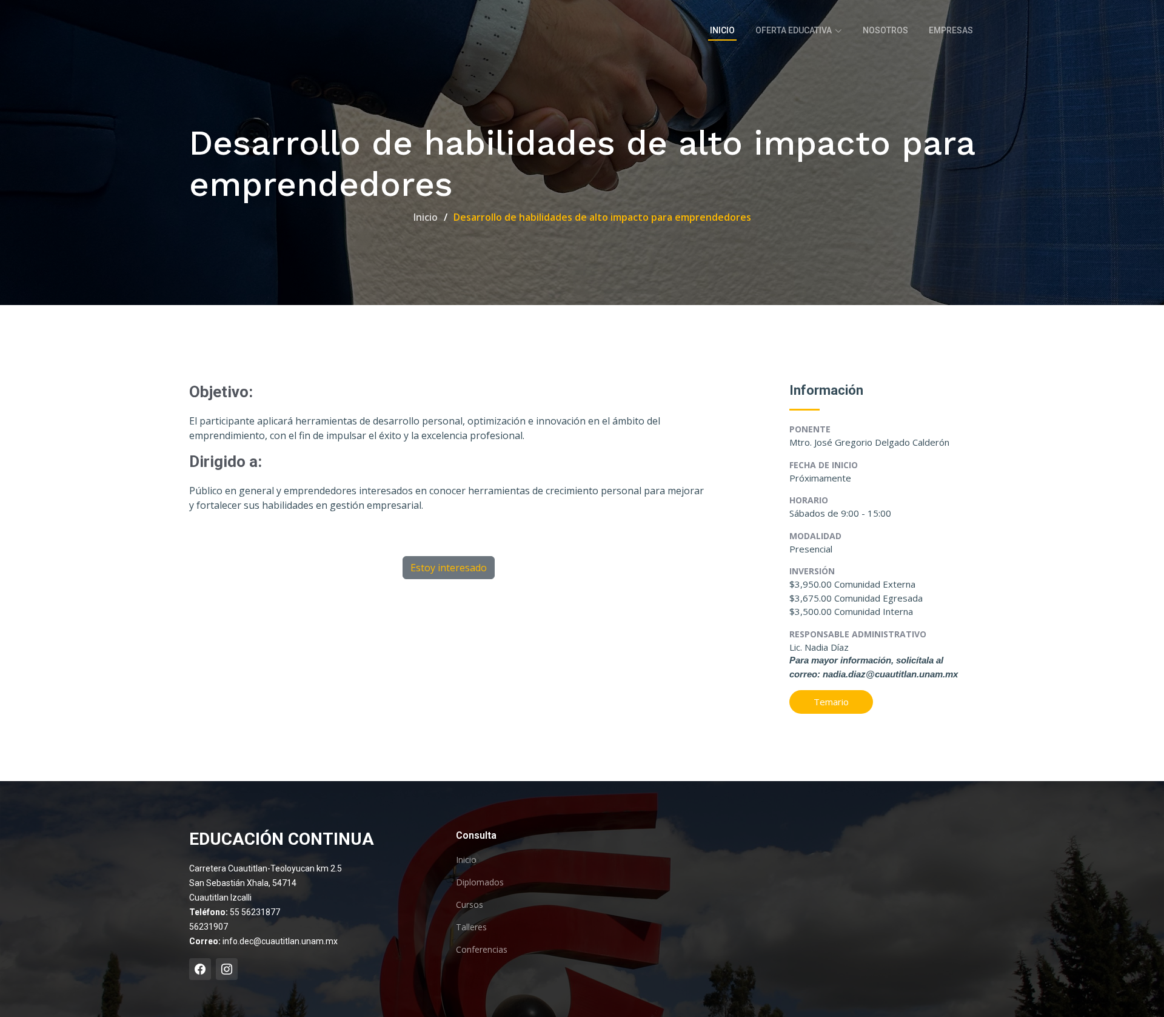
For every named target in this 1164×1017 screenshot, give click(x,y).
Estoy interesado (448, 567)
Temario (831, 702)
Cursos (469, 905)
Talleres (471, 927)
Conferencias (481, 949)
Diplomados (480, 882)
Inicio (722, 30)
